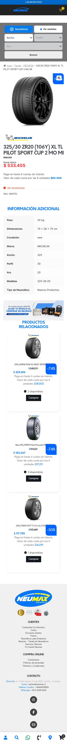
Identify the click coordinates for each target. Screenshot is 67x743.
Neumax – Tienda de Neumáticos (34, 641)
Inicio (9, 66)
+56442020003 (42, 687)
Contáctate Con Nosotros (33, 627)
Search (16, 737)
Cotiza (33, 630)
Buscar (34, 54)
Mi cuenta (5, 737)
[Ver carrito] (60, 10)
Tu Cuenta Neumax (33, 647)
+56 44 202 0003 (33, 2)
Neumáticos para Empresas (33, 638)
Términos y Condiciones (33, 666)
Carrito (60, 735)
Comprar (34, 398)
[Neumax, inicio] (21, 10)
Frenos (33, 636)
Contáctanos (33, 660)
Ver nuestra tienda (33, 669)
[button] (59, 77)
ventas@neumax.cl (37, 684)
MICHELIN (29, 66)
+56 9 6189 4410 (38, 690)
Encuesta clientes (33, 633)
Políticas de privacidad (33, 663)
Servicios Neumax (33, 644)
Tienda (17, 66)
